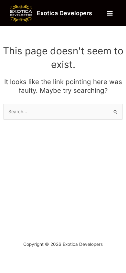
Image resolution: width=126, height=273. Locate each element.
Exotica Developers (64, 12)
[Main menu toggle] (110, 13)
